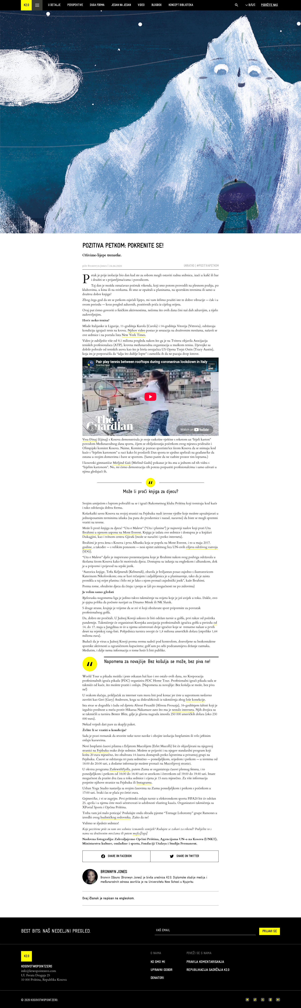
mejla (136, 833)
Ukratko (189, 265)
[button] (26, 5)
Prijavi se (269, 931)
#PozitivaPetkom (208, 265)
